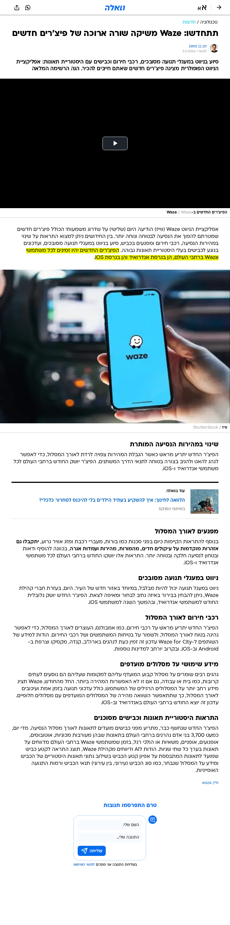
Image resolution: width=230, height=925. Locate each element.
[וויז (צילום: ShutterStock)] (115, 351)
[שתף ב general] (17, 7)
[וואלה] (115, 7)
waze (207, 783)
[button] (202, 7)
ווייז (216, 783)
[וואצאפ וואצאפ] (28, 7)
